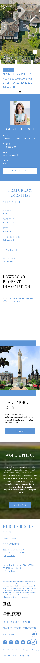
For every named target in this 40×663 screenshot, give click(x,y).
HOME (5, 622)
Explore (20, 431)
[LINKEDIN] (17, 642)
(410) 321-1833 (9, 571)
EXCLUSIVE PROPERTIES (21, 622)
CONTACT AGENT (20, 171)
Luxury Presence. (32, 650)
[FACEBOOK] (5, 642)
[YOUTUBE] (23, 642)
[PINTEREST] (29, 642)
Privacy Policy (23, 655)
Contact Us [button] (20, 505)
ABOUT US (7, 628)
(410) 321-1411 (9, 555)
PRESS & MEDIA (10, 634)
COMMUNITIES (29, 628)
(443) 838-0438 (9, 147)
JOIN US (17, 628)
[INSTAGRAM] (11, 642)
